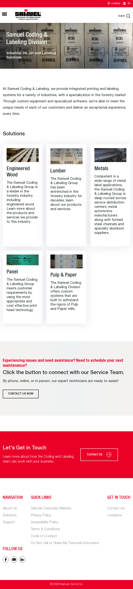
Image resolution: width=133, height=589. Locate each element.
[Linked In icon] (14, 560)
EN (129, 3)
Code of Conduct (44, 536)
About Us (10, 508)
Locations (115, 3)
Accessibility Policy (44, 522)
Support (9, 522)
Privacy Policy (41, 515)
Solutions (10, 515)
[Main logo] (28, 14)
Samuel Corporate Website (51, 508)
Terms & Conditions (45, 529)
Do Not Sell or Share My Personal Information (65, 543)
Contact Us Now (20, 394)
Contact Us (94, 454)
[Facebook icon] (6, 560)
